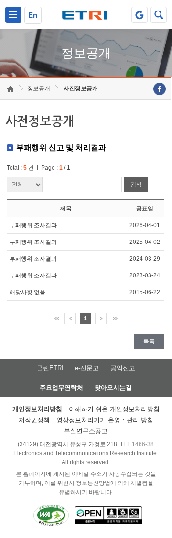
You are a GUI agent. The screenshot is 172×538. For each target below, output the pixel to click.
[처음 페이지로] (56, 318)
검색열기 (158, 15)
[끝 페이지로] (114, 318)
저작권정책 (34, 420)
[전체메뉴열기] (13, 15)
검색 (136, 184)
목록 (149, 341)
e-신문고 (87, 368)
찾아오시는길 (113, 387)
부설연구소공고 (86, 431)
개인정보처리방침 (37, 409)
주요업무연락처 (61, 387)
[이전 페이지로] (70, 318)
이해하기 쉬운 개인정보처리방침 (114, 409)
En (32, 15)
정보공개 (38, 88)
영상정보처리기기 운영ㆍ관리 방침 (104, 420)
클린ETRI (50, 368)
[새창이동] (139, 15)
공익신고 (122, 368)
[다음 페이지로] (101, 318)
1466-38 (143, 444)
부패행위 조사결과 (33, 225)
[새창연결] (159, 89)
